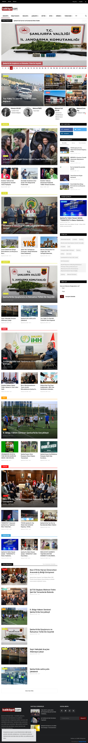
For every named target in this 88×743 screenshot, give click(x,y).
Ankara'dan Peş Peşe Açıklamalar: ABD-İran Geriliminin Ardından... (47, 387)
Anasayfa (5, 16)
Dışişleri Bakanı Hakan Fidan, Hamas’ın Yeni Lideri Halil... (9, 387)
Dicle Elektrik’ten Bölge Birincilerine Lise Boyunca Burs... (9, 251)
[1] (86, 1)
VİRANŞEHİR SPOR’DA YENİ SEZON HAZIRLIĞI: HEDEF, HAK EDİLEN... (8, 456)
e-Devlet (75, 239)
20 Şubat (63, 246)
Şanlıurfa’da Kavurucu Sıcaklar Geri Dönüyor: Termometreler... (49, 726)
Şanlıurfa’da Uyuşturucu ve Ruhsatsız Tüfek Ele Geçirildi (42, 630)
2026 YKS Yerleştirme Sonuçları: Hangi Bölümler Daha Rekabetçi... (29, 251)
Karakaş (81, 239)
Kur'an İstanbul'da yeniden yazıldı (77, 168)
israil (69, 246)
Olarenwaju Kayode (65, 239)
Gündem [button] (58, 16)
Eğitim (4, 193)
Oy (62, 296)
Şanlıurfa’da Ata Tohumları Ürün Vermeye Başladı (27, 21)
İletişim (14, 1)
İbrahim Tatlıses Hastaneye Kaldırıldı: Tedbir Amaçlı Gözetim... (48, 182)
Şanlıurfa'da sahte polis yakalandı (28, 319)
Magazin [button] (25, 16)
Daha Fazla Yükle (29, 691)
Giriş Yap (75, 1)
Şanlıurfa (6, 262)
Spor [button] (50, 16)
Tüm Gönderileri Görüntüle (49, 564)
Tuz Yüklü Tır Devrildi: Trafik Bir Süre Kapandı (47, 319)
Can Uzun (69, 254)
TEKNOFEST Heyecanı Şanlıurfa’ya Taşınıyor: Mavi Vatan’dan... (8, 525)
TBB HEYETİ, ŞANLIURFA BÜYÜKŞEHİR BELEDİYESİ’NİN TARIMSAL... (48, 711)
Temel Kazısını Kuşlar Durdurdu (76, 176)
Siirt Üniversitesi (65, 261)
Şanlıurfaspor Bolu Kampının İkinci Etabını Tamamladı (28, 456)
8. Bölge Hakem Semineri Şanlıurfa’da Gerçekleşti (40, 611)
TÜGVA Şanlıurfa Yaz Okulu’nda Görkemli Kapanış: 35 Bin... (27, 525)
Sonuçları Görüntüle (70, 296)
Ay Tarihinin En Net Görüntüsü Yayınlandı (48, 719)
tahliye (62, 254)
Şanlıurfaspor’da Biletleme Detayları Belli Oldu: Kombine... (48, 456)
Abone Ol (83, 718)
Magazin (5, 124)
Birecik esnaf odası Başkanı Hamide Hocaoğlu (72, 243)
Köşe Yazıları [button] (15, 16)
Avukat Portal (82, 741)
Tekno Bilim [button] (68, 16)
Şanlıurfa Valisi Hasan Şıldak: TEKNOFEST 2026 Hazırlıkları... (28, 554)
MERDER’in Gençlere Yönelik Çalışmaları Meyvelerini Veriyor (78, 159)
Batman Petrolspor (71, 274)
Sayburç (63, 274)
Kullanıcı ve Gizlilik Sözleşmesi (78, 738)
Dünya (4, 329)
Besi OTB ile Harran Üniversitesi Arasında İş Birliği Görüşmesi (43, 571)
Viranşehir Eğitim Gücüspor (67, 250)
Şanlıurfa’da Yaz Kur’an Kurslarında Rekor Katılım (48, 524)
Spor (4, 398)
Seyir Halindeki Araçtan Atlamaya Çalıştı (8, 319)
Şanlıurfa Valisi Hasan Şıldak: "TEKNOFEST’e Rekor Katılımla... (8, 554)
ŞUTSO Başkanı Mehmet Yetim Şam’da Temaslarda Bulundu (43, 591)
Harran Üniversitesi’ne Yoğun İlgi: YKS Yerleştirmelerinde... (47, 251)
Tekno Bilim (6, 535)
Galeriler (4, 1)
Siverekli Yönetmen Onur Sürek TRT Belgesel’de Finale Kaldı (28, 182)
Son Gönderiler (7, 564)
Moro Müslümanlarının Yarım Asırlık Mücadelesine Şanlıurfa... (29, 387)
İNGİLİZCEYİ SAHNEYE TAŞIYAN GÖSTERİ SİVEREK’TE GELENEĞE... (48, 554)
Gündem (5, 466)
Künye (9, 1)
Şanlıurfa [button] (35, 16)
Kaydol (80, 1)
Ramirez (78, 250)
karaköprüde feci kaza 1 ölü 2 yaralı (69, 257)
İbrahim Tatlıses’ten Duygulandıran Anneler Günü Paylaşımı (8, 182)
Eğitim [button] (44, 16)
